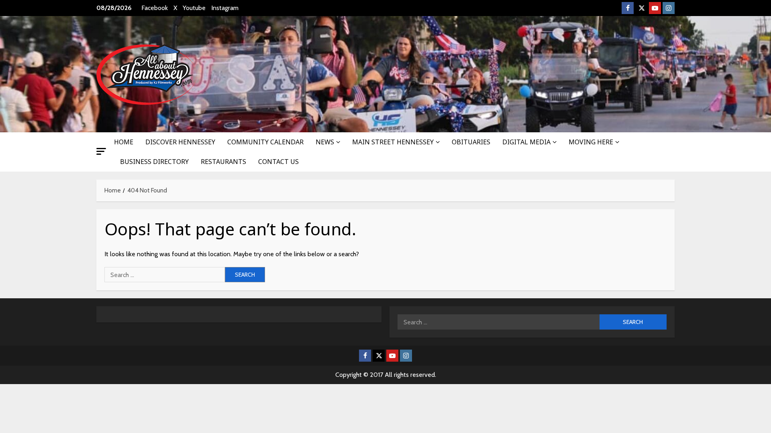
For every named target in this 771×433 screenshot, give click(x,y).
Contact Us (278, 161)
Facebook (154, 8)
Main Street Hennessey (393, 142)
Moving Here (591, 142)
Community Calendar (265, 142)
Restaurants (223, 161)
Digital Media (526, 142)
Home (123, 142)
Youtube (194, 8)
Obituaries (471, 142)
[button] (101, 151)
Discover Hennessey (180, 142)
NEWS (325, 142)
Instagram (225, 8)
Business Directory (154, 161)
